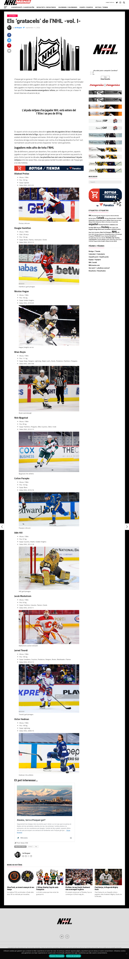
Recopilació (112, 236)
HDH (95, 227)
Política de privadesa (73, 956)
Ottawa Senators (99, 234)
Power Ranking (105, 236)
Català (30, 847)
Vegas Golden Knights (100, 241)
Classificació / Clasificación (22, 7)
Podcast (98, 236)
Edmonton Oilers (100, 222)
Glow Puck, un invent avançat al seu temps (20, 888)
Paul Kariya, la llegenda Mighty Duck (106, 888)
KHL (110, 227)
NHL (36, 847)
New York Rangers (105, 232)
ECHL (94, 222)
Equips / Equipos (86, 7)
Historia (99, 227)
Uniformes (112, 239)
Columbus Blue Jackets (100, 220)
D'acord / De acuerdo (57, 956)
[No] (126, 954)
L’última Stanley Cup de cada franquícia (47, 888)
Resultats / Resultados (46, 7)
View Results (105, 79)
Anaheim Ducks (96, 216)
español (93, 224)
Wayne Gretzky (109, 241)
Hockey (105, 227)
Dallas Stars (110, 220)
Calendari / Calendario (67, 7)
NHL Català (93, 262)
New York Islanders (94, 232)
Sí (93, 72)
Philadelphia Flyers (110, 234)
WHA (115, 241)
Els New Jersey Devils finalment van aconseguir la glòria (78, 888)
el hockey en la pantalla (111, 222)
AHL (90, 215)
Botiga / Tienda (101, 7)
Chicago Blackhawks (110, 218)
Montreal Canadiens (104, 229)
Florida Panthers (103, 225)
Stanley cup (110, 237)
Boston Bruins (115, 216)
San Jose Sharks (100, 238)
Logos (113, 227)
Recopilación (92, 238)
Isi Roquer (18, 27)
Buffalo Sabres (92, 218)
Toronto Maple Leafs (103, 239)
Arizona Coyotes (105, 215)
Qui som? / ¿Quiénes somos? (99, 268)
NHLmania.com (94, 265)
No (93, 74)
